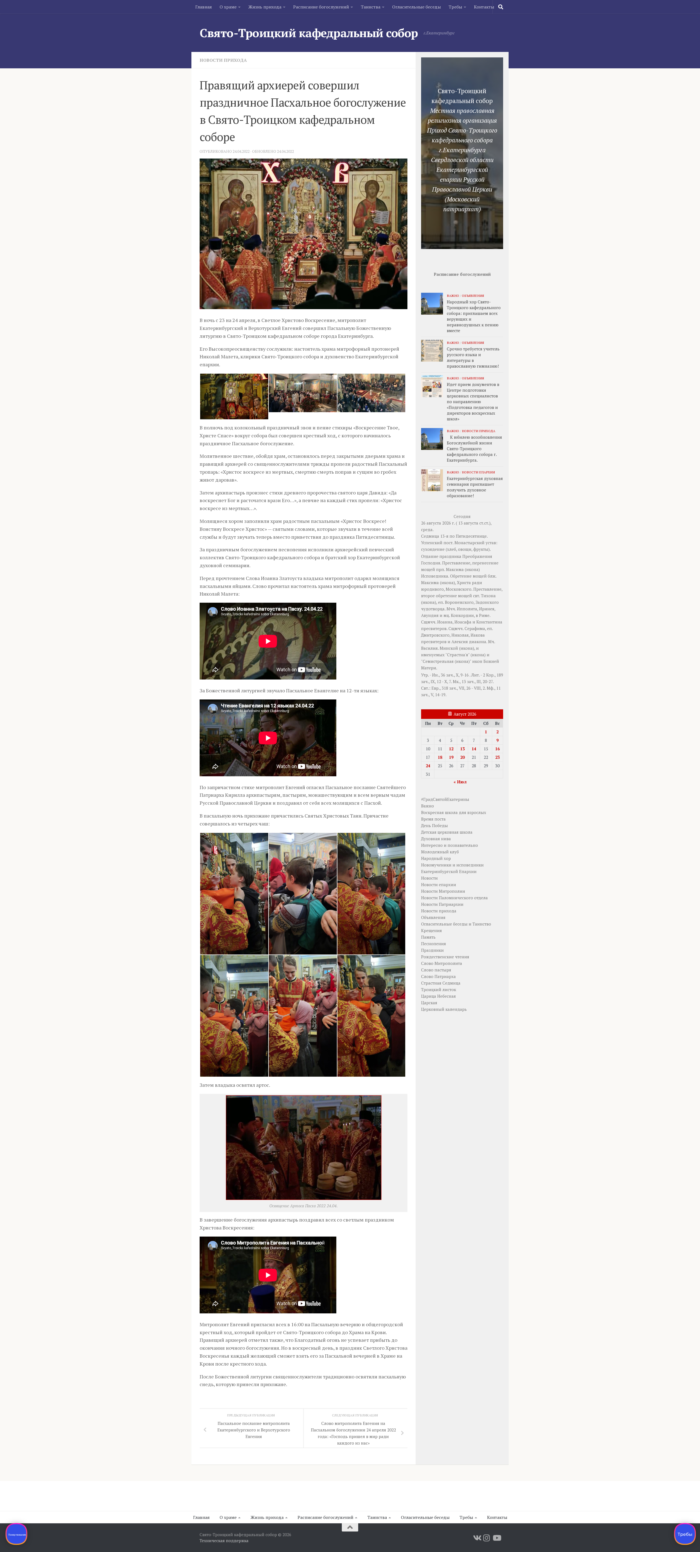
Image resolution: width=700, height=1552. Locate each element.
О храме (228, 7)
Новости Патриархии (442, 904)
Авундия (430, 615)
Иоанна (445, 622)
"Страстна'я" (457, 654)
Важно (453, 295)
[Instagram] (487, 1538)
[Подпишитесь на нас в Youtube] (496, 1538)
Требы (455, 7)
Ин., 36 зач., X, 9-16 (450, 675)
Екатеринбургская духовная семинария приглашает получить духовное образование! (475, 487)
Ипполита (467, 608)
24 (428, 765)
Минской (449, 648)
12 (451, 748)
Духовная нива (436, 838)
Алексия (459, 641)
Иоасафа (462, 622)
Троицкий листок (438, 989)
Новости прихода (223, 60)
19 (451, 757)
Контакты (484, 7)
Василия (429, 648)
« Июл (460, 781)
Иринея (486, 608)
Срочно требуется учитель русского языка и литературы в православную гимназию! (473, 357)
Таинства (370, 7)
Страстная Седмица (440, 983)
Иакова (478, 635)
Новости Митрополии (443, 891)
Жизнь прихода (264, 7)
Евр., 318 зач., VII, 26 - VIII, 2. (458, 688)
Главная (203, 7)
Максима (455, 569)
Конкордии (462, 615)
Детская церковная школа (446, 832)
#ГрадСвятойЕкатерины (445, 799)
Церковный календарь (444, 1009)
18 (440, 757)
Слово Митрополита (441, 963)
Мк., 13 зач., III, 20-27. (473, 681)
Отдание (429, 556)
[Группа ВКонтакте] (477, 1538)
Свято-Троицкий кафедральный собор (309, 32)
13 (462, 748)
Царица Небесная (438, 996)
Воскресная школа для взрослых (453, 812)
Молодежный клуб (440, 851)
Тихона (488, 595)
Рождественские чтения (445, 956)
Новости (429, 878)
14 (474, 748)
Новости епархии (478, 472)
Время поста (433, 819)
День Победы (434, 825)
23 (497, 757)
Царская (429, 1002)
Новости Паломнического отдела (454, 897)
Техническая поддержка (224, 1540)
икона (472, 569)
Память (428, 937)
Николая (460, 635)
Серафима (475, 628)
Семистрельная (438, 661)
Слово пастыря (436, 970)
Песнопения (433, 943)
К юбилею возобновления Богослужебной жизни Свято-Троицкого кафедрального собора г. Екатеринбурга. (474, 448)
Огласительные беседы (416, 7)
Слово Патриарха (438, 976)
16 (497, 748)
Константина (489, 622)
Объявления (473, 295)
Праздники (432, 950)
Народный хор (436, 858)
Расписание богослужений (321, 7)
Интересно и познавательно (449, 845)
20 (462, 757)
